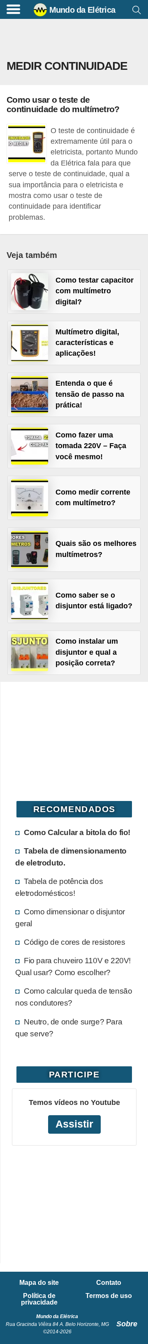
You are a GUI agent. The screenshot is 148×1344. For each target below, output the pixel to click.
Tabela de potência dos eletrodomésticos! (59, 887)
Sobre (126, 1324)
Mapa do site (39, 1283)
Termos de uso (109, 1296)
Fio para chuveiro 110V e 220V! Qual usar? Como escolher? (73, 966)
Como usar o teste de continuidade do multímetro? (63, 104)
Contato (108, 1283)
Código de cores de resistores (74, 941)
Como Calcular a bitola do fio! (77, 832)
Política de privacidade (39, 1299)
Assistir (74, 1124)
